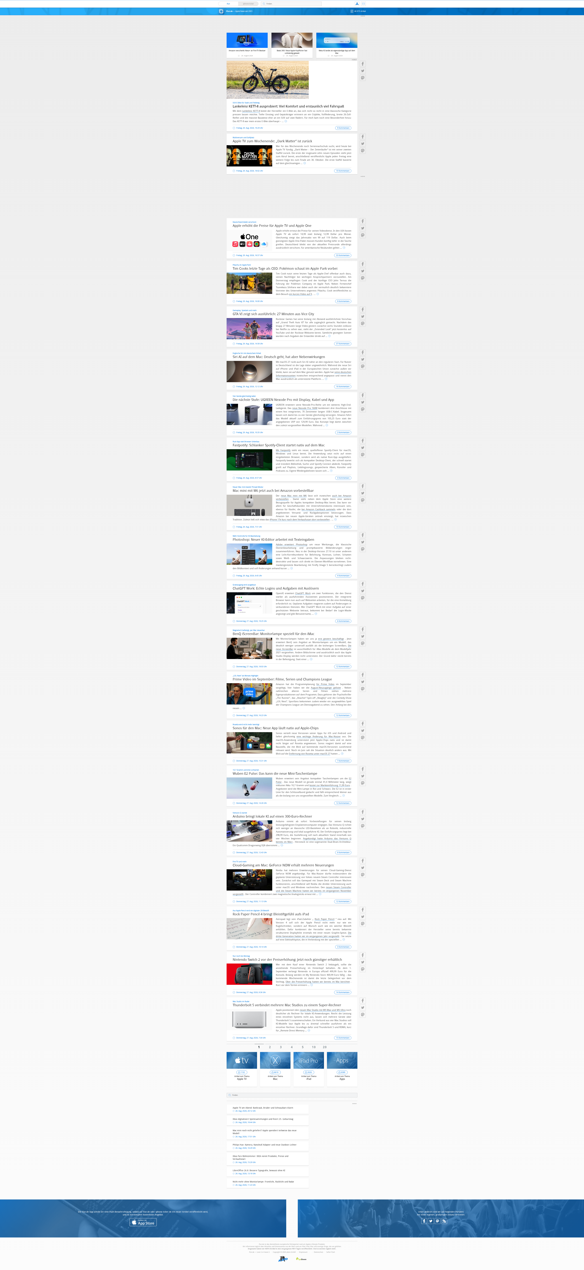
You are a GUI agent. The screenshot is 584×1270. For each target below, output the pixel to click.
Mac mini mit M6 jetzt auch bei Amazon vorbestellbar (273, 491)
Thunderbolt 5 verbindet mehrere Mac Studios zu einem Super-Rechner (287, 1005)
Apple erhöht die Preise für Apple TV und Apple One (272, 226)
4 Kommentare (343, 478)
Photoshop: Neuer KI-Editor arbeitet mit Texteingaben (273, 540)
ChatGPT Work (303, 593)
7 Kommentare (343, 761)
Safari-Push (330, 1252)
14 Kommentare (342, 992)
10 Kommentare (342, 171)
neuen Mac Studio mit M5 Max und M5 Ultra (323, 1010)
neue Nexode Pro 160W (305, 408)
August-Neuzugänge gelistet (326, 687)
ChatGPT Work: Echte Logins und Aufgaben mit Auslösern (276, 588)
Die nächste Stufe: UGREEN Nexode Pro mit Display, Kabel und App (283, 400)
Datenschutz (318, 1252)
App (357, 4)
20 (325, 1047)
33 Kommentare (342, 255)
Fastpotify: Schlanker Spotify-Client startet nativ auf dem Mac (279, 445)
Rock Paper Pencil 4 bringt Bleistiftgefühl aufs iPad (271, 914)
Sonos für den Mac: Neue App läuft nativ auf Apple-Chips (276, 728)
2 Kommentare (343, 432)
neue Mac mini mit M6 (294, 495)
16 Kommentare (342, 387)
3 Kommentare (343, 947)
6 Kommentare (343, 621)
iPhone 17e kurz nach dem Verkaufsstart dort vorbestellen (300, 519)
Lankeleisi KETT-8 (251, 111)
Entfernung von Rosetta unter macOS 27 (309, 753)
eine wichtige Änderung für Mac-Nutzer (319, 736)
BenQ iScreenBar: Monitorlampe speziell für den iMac (273, 634)
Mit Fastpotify (283, 450)
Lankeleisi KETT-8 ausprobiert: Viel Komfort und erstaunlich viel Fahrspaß (288, 106)
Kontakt (363, 4)
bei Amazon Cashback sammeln (319, 509)
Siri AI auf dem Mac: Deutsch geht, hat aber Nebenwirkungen (279, 357)
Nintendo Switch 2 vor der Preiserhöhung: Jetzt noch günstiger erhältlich (287, 960)
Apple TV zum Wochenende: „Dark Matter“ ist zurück (272, 141)
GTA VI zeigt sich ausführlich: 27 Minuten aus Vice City (273, 314)
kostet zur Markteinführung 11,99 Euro (329, 785)
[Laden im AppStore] (143, 1222)
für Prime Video (325, 684)
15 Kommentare (342, 1038)
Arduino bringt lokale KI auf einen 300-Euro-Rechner (272, 816)
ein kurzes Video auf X (300, 294)
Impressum (303, 1252)
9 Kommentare (343, 128)
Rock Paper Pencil (324, 919)
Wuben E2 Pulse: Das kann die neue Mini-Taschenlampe (275, 774)
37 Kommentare (342, 344)
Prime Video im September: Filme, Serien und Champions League (282, 679)
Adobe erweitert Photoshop (291, 544)
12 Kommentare (342, 667)
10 (314, 1047)
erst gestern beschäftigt (331, 638)
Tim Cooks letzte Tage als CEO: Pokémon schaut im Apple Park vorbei (285, 269)
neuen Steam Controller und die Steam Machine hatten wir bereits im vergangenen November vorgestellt (292, 891)
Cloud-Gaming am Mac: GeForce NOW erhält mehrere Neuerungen (283, 865)
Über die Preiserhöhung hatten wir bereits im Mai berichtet (318, 981)
